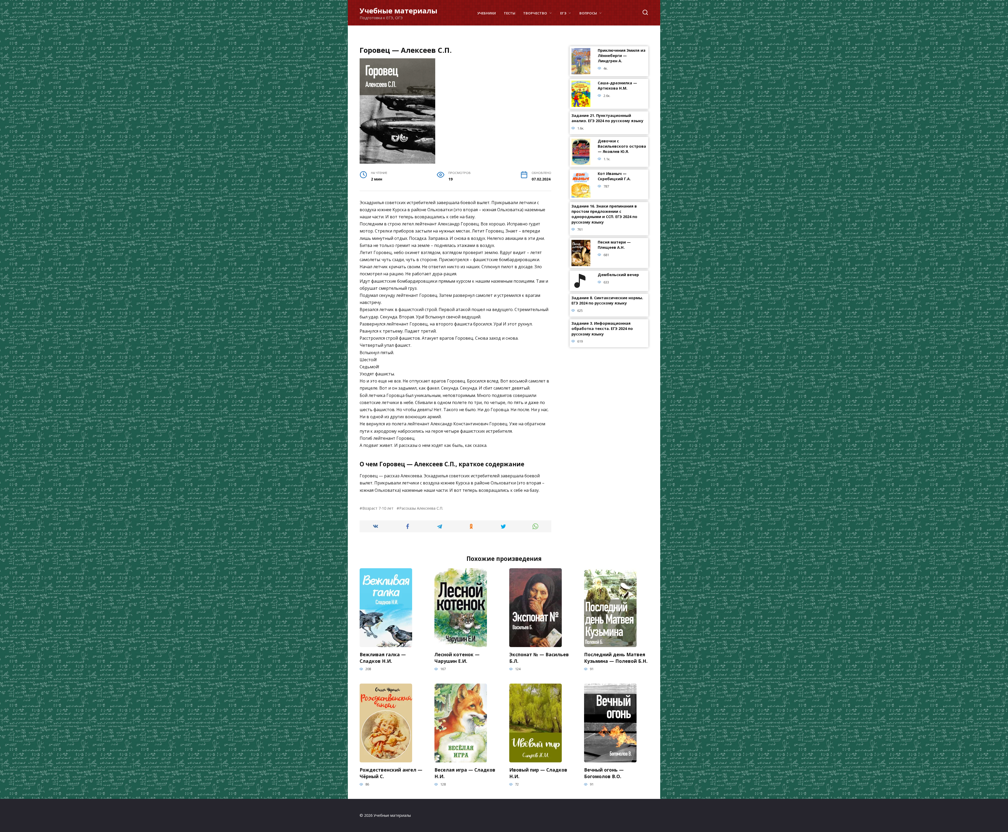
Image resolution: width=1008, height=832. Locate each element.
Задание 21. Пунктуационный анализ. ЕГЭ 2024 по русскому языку (607, 118)
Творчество (535, 13)
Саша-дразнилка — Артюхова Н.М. (617, 86)
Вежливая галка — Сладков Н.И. (383, 657)
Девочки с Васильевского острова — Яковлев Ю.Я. (622, 146)
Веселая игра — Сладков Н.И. (464, 773)
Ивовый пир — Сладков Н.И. (538, 773)
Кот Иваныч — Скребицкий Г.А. (614, 176)
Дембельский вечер (618, 274)
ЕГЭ (563, 13)
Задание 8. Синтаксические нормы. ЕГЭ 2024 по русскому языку (607, 301)
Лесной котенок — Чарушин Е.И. (457, 657)
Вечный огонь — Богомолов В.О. (604, 773)
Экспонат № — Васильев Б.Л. (539, 657)
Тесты (509, 13)
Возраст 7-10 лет (377, 508)
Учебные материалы (398, 10)
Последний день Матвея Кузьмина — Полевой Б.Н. (616, 657)
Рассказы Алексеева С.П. (421, 508)
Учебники (486, 13)
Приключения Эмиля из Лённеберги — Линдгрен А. (621, 56)
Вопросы (588, 13)
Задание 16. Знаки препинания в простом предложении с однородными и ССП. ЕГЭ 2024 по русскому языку (604, 214)
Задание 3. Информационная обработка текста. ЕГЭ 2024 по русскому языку (602, 329)
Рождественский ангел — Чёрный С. (391, 773)
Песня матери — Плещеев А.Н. (614, 245)
